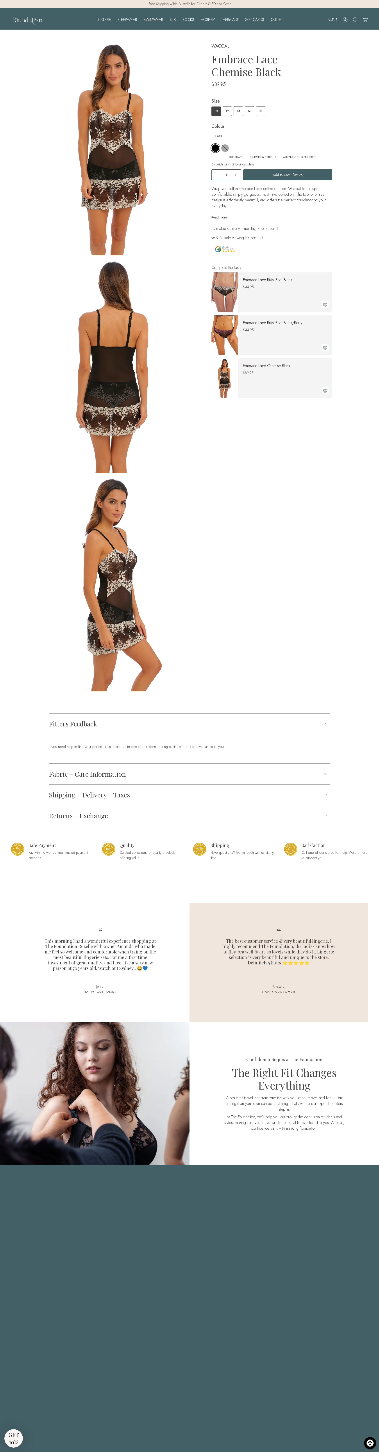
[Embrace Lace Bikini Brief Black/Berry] (224, 335)
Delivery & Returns (263, 157)
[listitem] (215, 148)
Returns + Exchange (78, 815)
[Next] (366, 4)
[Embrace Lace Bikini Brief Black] (224, 292)
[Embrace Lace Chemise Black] (224, 378)
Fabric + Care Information (87, 774)
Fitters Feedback (73, 723)
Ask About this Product (299, 157)
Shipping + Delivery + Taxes (89, 794)
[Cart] (365, 19)
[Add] (325, 304)
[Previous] (13, 4)
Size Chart (236, 157)
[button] (103, 19)
